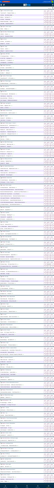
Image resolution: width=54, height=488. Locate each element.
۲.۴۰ (52, 118)
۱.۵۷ (52, 36)
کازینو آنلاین (16, 487)
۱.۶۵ (45, 127)
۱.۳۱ (52, 56)
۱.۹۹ (45, 420)
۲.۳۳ (52, 96)
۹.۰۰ (52, 94)
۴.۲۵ (49, 139)
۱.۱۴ (45, 78)
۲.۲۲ (45, 322)
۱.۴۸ (45, 34)
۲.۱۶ (45, 466)
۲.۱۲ (52, 120)
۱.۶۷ (45, 41)
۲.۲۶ (52, 259)
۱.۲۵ (52, 139)
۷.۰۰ (49, 62)
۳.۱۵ (49, 189)
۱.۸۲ (45, 113)
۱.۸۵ (52, 23)
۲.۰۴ (45, 107)
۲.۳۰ (45, 219)
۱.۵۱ (45, 224)
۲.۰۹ (45, 385)
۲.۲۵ (45, 13)
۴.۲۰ (52, 168)
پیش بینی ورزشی (48, 487)
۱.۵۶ (52, 180)
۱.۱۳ (45, 151)
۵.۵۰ (49, 56)
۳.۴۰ (49, 67)
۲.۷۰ (45, 428)
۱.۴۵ (52, 58)
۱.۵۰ (45, 306)
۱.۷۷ (45, 172)
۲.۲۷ (52, 134)
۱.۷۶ (45, 170)
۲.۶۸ (45, 131)
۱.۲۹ (45, 94)
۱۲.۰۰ (45, 62)
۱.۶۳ (45, 100)
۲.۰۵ (45, 105)
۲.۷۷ (49, 234)
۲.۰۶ (45, 83)
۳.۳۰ (49, 170)
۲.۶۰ (45, 352)
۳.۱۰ (52, 15)
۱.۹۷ (45, 392)
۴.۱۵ (49, 36)
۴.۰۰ (45, 23)
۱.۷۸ (45, 257)
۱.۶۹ (45, 339)
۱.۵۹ (45, 187)
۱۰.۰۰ (45, 175)
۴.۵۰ (45, 36)
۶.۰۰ (49, 78)
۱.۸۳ (52, 29)
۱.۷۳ (52, 345)
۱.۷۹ (52, 202)
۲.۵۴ (52, 228)
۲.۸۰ (52, 129)
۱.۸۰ (45, 48)
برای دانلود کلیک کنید (6, 1)
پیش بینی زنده (38, 487)
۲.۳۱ (45, 273)
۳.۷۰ (49, 29)
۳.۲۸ (49, 466)
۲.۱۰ (52, 350)
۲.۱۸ (45, 15)
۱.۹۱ (45, 249)
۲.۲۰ (45, 17)
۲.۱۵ (45, 334)
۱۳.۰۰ (45, 139)
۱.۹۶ (52, 234)
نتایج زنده (27, 487)
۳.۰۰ (49, 17)
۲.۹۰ (52, 13)
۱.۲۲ (45, 125)
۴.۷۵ (49, 58)
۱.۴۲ (45, 299)
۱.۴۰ (45, 73)
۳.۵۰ (52, 43)
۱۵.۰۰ (52, 78)
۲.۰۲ (45, 189)
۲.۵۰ (45, 19)
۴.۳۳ (49, 34)
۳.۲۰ (52, 51)
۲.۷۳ (52, 283)
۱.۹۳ (52, 196)
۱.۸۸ (52, 98)
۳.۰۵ (49, 13)
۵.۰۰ (52, 34)
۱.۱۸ (52, 175)
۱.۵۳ (52, 163)
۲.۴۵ (52, 209)
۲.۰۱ (52, 264)
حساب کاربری (5, 487)
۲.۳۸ (45, 51)
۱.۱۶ (52, 62)
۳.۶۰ (52, 83)
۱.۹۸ (45, 198)
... (52, 73)
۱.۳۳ (52, 461)
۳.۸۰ (45, 29)
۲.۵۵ (45, 21)
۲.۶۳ (52, 19)
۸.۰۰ (45, 56)
